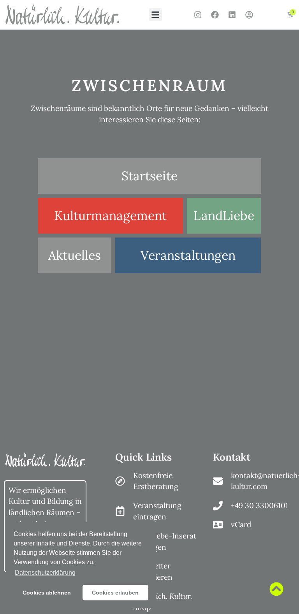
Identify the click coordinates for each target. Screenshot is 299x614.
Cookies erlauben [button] (115, 592)
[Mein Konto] (249, 15)
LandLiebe (223, 215)
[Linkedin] (232, 15)
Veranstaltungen (188, 255)
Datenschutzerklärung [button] (45, 572)
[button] (155, 14)
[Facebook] (215, 15)
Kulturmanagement (110, 215)
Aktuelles (74, 255)
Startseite (149, 176)
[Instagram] (198, 15)
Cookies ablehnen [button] (47, 592)
